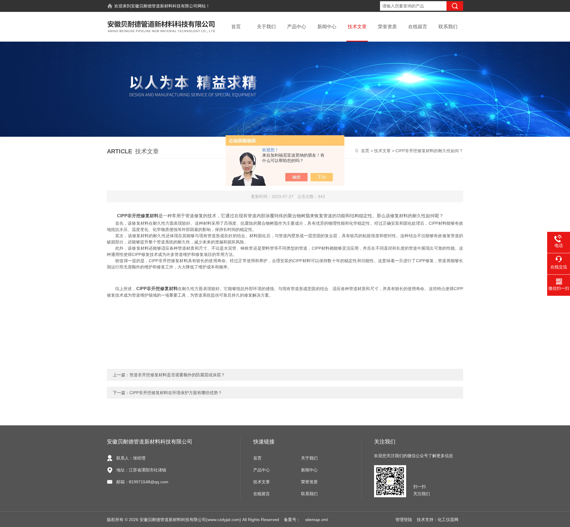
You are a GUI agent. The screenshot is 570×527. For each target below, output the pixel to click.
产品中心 (296, 26)
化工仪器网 (448, 519)
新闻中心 (326, 26)
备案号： (292, 519)
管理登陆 (403, 519)
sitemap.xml (316, 519)
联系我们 (447, 26)
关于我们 (266, 26)
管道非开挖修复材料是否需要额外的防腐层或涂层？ (177, 374)
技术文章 (357, 26)
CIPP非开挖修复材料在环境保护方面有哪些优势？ (175, 392)
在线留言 (417, 26)
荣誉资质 (387, 26)
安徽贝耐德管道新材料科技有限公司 (164, 6)
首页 (236, 26)
